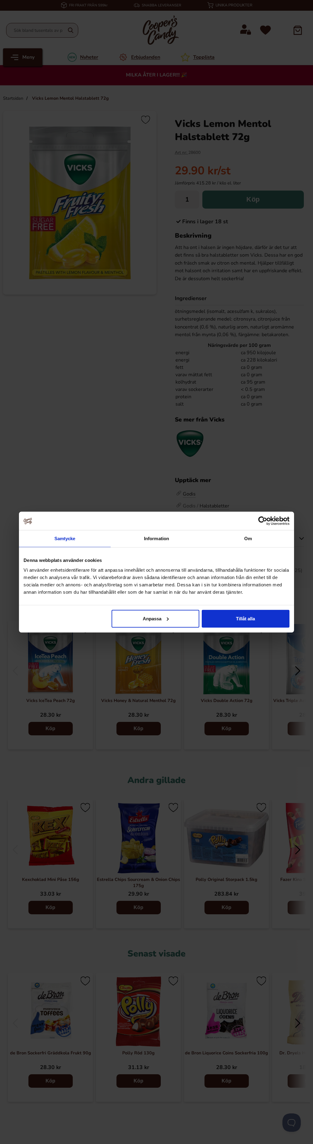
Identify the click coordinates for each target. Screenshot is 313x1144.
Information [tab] (156, 538)
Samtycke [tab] (64, 538)
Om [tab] (248, 538)
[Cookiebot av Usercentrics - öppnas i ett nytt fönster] (262, 521)
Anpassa (152, 618)
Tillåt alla (245, 618)
